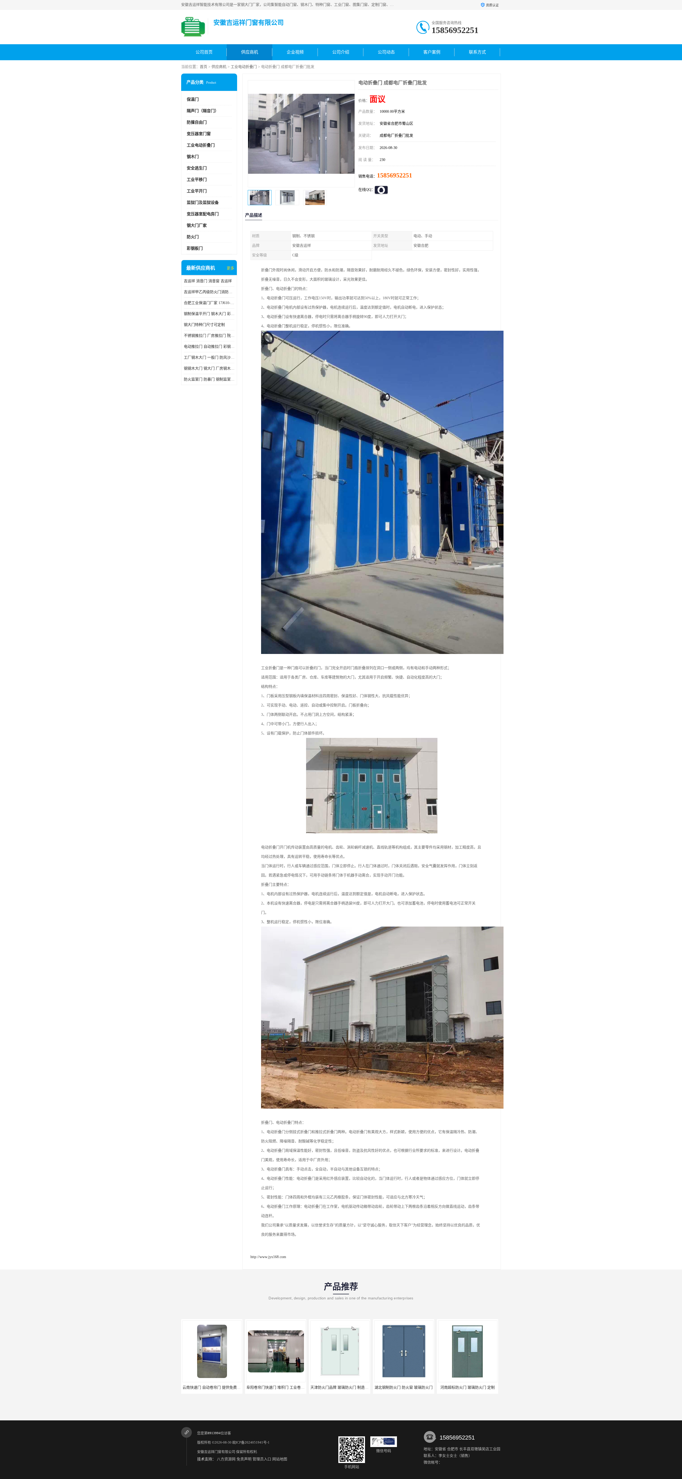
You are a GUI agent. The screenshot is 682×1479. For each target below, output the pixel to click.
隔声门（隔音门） (203, 111)
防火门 (193, 237)
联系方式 (477, 52)
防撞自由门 (197, 122)
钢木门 (193, 157)
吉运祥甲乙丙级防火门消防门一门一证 (209, 292)
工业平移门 (197, 179)
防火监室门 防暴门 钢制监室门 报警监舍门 (209, 379)
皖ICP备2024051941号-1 (251, 1442)
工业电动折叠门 (244, 67)
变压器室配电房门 (203, 214)
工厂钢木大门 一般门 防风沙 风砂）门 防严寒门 (209, 357)
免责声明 (244, 1459)
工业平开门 (197, 191)
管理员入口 (262, 1459)
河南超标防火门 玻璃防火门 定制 (339, 1387)
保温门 (193, 99)
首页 (203, 67)
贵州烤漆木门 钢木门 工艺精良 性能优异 (471, 1387)
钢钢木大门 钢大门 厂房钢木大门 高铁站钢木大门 (209, 368)
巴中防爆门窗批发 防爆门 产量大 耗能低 (407, 1387)
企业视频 (295, 52)
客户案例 (431, 52)
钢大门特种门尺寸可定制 (204, 325)
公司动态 (386, 52)
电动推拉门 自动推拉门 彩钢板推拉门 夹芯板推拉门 (209, 347)
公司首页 (204, 52)
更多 (230, 268)
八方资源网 (226, 1459)
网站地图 (279, 1459)
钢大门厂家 (197, 225)
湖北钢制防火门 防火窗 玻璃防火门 (276, 1387)
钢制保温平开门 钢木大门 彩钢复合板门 (209, 314)
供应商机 (249, 52)
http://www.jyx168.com (268, 1257)
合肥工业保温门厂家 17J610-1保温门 (209, 303)
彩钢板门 (195, 248)
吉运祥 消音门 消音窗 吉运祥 (208, 281)
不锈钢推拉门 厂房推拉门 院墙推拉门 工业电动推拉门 (209, 336)
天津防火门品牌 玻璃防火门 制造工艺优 (215, 1387)
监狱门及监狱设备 (203, 202)
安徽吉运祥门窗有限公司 (216, 1452)
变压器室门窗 (199, 134)
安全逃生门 (197, 168)
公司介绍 (340, 52)
